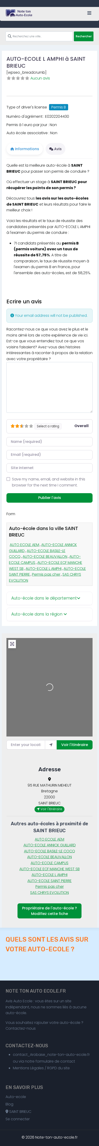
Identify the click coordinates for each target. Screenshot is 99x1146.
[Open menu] (89, 12)
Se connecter (18, 1119)
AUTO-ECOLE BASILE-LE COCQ (49, 851)
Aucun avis (40, 78)
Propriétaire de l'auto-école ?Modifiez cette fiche (49, 910)
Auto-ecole (16, 1096)
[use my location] (51, 744)
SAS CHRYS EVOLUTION (49, 892)
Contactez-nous (21, 1028)
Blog (9, 1104)
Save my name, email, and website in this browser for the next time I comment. (48, 482)
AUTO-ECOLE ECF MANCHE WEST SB (49, 869)
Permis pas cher (46, 574)
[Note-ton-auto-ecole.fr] (19, 13)
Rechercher (84, 36)
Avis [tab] (58, 149)
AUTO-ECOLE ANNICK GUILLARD (49, 845)
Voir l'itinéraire (74, 744)
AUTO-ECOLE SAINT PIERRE (49, 880)
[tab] (49, 598)
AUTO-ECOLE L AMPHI (43, 568)
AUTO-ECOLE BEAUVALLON (45, 556)
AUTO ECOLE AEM (24, 544)
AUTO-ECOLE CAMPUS (49, 863)
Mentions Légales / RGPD (35, 1068)
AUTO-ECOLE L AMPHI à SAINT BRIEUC (45, 62)
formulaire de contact (55, 1061)
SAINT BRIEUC (19, 1111)
